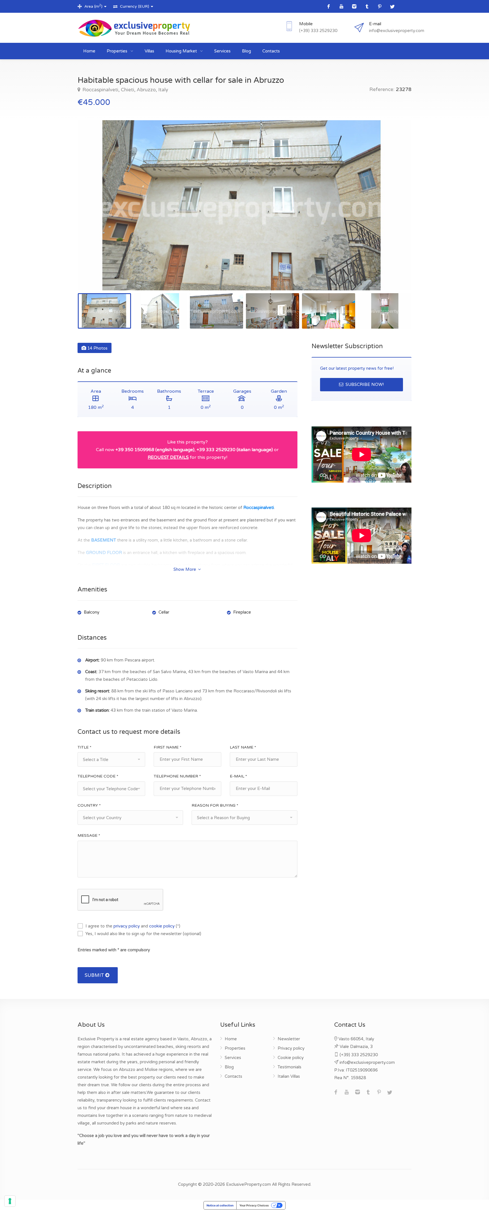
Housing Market (182, 51)
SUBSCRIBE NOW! (364, 384)
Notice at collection (220, 1205)
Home (89, 51)
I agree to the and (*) (132, 926)
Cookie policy (291, 1057)
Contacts (271, 51)
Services (222, 51)
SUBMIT (95, 975)
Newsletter (289, 1038)
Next (395, 212)
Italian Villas (289, 1076)
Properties (117, 51)
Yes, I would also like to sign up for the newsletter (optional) (143, 933)
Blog (246, 51)
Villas (149, 51)
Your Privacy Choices (254, 1205)
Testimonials (289, 1067)
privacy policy (126, 926)
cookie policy (162, 926)
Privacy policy (291, 1048)
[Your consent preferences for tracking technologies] (10, 1201)
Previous (94, 212)
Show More (185, 569)
